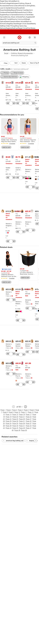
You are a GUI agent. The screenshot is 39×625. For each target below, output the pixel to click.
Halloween (14, 3)
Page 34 (9, 423)
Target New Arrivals (7, 1)
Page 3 (14, 410)
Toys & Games (11, 15)
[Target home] (20, 37)
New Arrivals (21, 21)
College (8, 3)
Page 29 (9, 421)
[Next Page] (35, 440)
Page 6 (32, 410)
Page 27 (29, 419)
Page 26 (22, 419)
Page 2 (8, 410)
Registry (9, 28)
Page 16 (22, 414)
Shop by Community (18, 19)
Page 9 (11, 412)
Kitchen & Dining (25, 6)
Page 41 (22, 426)
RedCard (15, 28)
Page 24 (9, 419)
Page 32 (29, 421)
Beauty (13, 10)
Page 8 (5, 412)
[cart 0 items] (35, 37)
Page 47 (29, 428)
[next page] (25, 406)
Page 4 (20, 410)
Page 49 (17, 430)
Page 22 (29, 417)
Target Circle (22, 28)
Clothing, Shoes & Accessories (22, 53)
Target (6, 53)
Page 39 (9, 426)
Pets (8, 12)
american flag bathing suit (14, 440)
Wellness (18, 12)
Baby (9, 10)
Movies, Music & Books (13, 17)
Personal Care (21, 10)
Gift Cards (7, 19)
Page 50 (24, 430)
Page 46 (22, 428)
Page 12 (31, 412)
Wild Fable (36, 173)
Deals (7, 21)
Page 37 (29, 423)
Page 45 (15, 428)
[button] (6, 269)
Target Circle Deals (24, 24)
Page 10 (17, 412)
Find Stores (31, 28)
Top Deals (13, 24)
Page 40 (15, 426)
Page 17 (29, 414)
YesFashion (25, 304)
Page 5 (26, 410)
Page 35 (15, 423)
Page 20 (15, 417)
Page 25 (15, 419)
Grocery (14, 8)
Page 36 (22, 423)
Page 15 (15, 414)
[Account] (29, 37)
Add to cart (6, 147)
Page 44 (9, 428)
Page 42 (29, 426)
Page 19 (9, 417)
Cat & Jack (7, 97)
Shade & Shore (26, 173)
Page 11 (24, 412)
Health (12, 12)
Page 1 (3, 410)
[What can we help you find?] (19, 43)
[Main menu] (4, 37)
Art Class (36, 97)
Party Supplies (27, 17)
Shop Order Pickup (8, 26)
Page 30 (15, 421)
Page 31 (22, 421)
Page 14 (9, 414)
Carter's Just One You (17, 172)
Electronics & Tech (22, 15)
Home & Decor (14, 6)
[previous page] (13, 406)
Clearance (13, 21)
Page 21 (22, 417)
